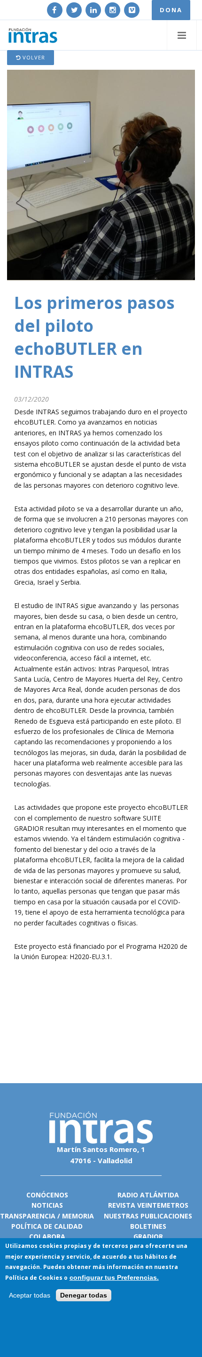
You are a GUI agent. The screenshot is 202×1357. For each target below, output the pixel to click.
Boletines (148, 1226)
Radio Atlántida (148, 1194)
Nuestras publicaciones (148, 1215)
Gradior (148, 1236)
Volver (33, 57)
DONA (171, 10)
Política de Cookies (33, 1278)
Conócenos (47, 1194)
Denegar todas (83, 1295)
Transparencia (27, 1215)
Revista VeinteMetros (148, 1205)
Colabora (47, 1236)
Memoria (78, 1215)
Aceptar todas (29, 1295)
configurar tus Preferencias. (114, 1277)
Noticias (47, 1205)
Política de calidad (47, 1226)
